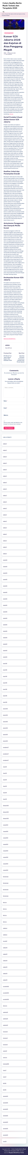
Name (5, 401)
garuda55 (5, 1096)
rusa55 (4, 1141)
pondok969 (6, 986)
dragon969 (6, 805)
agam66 (5, 560)
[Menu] (3, 11)
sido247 (5, 1051)
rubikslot (5, 928)
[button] (8, 348)
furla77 (4, 1070)
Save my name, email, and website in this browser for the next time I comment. (13, 423)
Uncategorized (9, 33)
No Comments (9, 54)
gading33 (5, 1012)
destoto (5, 1005)
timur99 (5, 766)
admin (7, 345)
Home (3, 13)
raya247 (5, 941)
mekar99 (5, 947)
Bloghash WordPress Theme (16, 1152)
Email (5, 408)
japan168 (5, 708)
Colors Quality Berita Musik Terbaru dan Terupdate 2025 (12, 5)
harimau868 (6, 1064)
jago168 (5, 663)
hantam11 (5, 1031)
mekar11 (5, 443)
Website (6, 415)
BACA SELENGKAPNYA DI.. (10, 338)
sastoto (5, 1057)
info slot (11, 114)
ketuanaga (5, 876)
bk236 (4, 1083)
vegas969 (5, 825)
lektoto (5, 902)
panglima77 (6, 747)
